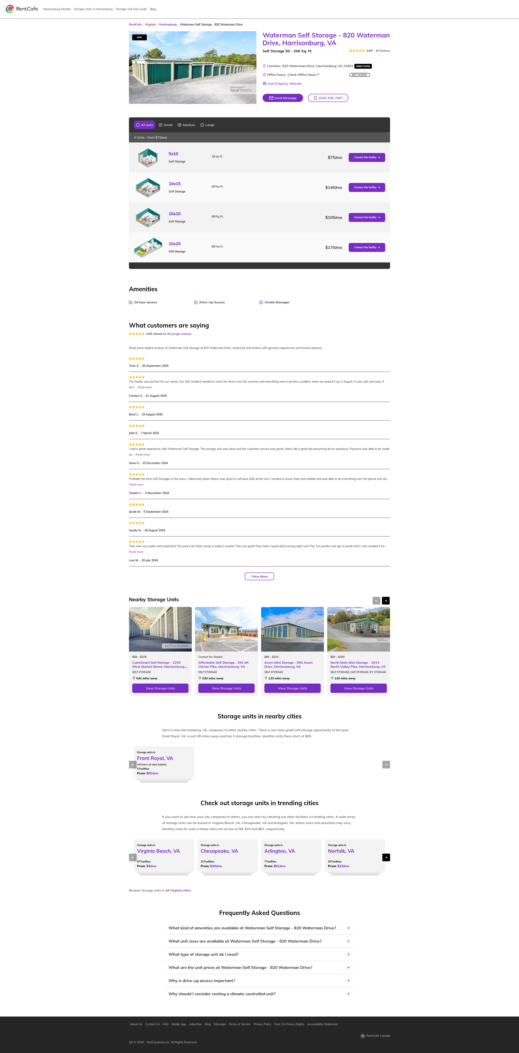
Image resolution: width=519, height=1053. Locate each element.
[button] (328, 98)
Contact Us (152, 1024)
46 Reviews (383, 50)
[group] (144, 125)
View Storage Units (160, 688)
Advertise (195, 1024)
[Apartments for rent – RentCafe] (22, 8)
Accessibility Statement (322, 1024)
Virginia (150, 24)
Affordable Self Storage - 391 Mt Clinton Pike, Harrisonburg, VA (223, 664)
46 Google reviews (178, 333)
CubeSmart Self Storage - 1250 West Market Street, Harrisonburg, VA (158, 664)
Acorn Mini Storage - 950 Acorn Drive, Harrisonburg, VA (288, 664)
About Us (136, 1024)
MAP (139, 37)
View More (259, 576)
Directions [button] (363, 66)
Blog (153, 9)
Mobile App (179, 1024)
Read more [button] (145, 387)
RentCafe (135, 24)
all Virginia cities (178, 890)
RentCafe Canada (378, 1036)
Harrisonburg (168, 24)
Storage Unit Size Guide (131, 9)
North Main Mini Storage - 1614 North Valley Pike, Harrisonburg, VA (358, 664)
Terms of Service (240, 1024)
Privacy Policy (262, 1024)
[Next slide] (251, 68)
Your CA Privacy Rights (289, 1024)
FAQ (165, 1024)
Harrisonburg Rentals (57, 9)
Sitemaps (220, 1024)
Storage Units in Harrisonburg (93, 9)
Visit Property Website (284, 83)
